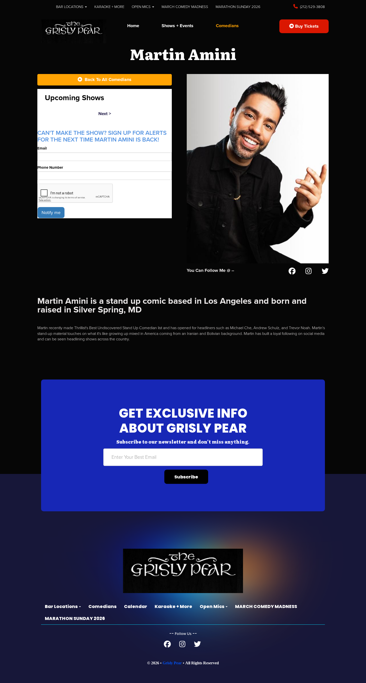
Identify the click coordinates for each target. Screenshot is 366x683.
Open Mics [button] (142, 6)
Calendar (135, 606)
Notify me (51, 212)
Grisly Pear (172, 663)
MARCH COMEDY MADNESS (185, 6)
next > (104, 113)
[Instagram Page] (308, 272)
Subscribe (186, 477)
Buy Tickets (306, 26)
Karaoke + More (109, 6)
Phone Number (50, 167)
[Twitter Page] (325, 272)
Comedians (227, 25)
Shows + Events (177, 25)
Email (42, 148)
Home (133, 25)
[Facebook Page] (292, 272)
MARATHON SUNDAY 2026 (238, 6)
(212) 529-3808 (312, 6)
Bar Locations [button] (70, 6)
